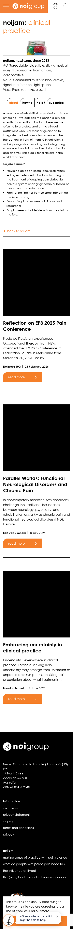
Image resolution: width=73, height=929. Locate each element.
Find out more (39, 911)
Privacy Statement (16, 814)
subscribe (56, 102)
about (13, 102)
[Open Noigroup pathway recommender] (8, 920)
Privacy (8, 834)
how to (27, 102)
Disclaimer (10, 808)
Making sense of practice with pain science (35, 857)
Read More (16, 377)
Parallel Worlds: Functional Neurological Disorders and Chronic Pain (35, 484)
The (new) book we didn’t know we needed (35, 877)
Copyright (10, 821)
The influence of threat (19, 871)
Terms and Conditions (18, 828)
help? (41, 102)
